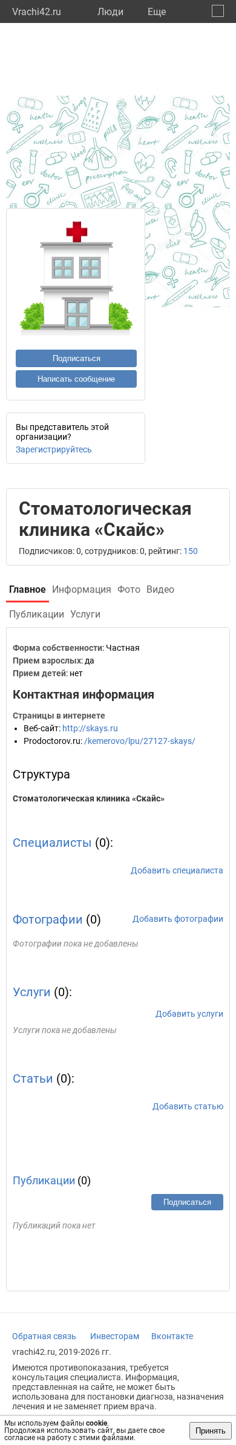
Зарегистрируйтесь (54, 449)
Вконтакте (172, 1336)
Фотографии (48, 919)
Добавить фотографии (178, 919)
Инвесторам (114, 1336)
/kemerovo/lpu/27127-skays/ (139, 741)
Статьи (33, 1078)
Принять (210, 1430)
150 (190, 551)
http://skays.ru (90, 728)
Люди (110, 12)
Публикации (44, 1180)
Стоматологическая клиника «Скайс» (89, 798)
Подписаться (76, 358)
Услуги (32, 992)
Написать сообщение (76, 378)
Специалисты (52, 842)
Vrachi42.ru (36, 12)
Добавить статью (187, 1106)
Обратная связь (44, 1336)
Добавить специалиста (177, 870)
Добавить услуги (189, 1014)
